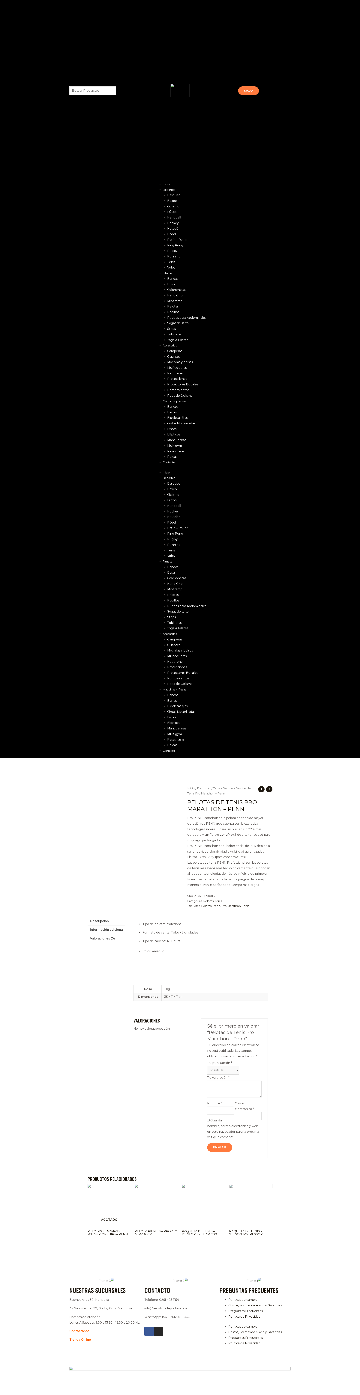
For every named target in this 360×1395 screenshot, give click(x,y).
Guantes (173, 356)
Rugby (172, 251)
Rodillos (173, 312)
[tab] (106, 921)
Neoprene (175, 373)
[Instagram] (158, 1331)
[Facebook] (149, 1331)
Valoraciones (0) (102, 938)
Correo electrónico (244, 1106)
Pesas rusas (175, 451)
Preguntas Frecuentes (245, 1311)
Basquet (173, 195)
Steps (171, 329)
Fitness (167, 273)
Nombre (214, 1103)
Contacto (169, 462)
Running (174, 256)
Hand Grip (175, 295)
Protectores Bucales (182, 384)
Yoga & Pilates (177, 340)
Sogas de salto (178, 323)
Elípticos (173, 434)
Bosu (171, 284)
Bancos (172, 406)
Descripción (99, 921)
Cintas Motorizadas (181, 423)
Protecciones (177, 379)
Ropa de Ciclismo (180, 395)
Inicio (166, 184)
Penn (216, 906)
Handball (174, 217)
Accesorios (170, 345)
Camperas (174, 351)
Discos (171, 429)
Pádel (171, 234)
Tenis (171, 262)
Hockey (173, 223)
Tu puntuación (219, 1063)
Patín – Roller (177, 240)
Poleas (172, 457)
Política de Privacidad (244, 1316)
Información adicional (107, 929)
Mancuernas (176, 440)
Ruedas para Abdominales (186, 317)
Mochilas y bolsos (180, 362)
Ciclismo (173, 206)
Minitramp (174, 301)
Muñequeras (177, 368)
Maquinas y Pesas (174, 401)
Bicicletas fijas (177, 418)
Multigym (174, 445)
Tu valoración (218, 1077)
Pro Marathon (231, 906)
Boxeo (172, 201)
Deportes (169, 189)
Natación (174, 228)
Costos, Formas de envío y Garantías (255, 1305)
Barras (172, 412)
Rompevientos (178, 390)
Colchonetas (176, 290)
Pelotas (172, 306)
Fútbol (172, 212)
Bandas (172, 278)
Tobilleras (174, 334)
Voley (171, 267)
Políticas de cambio (242, 1300)
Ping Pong (175, 245)
